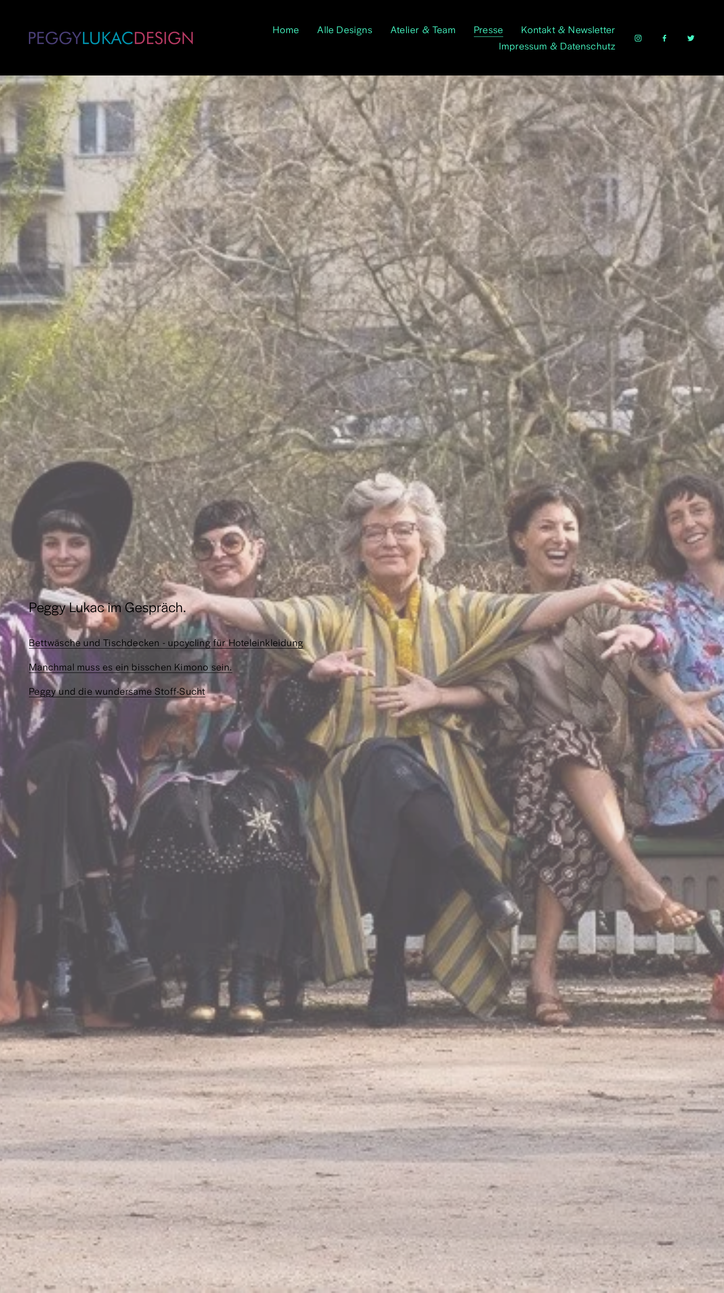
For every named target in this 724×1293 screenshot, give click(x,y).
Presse (488, 29)
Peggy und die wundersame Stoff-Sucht (117, 691)
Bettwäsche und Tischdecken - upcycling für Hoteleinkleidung (166, 642)
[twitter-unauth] (691, 38)
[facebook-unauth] (664, 38)
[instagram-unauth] (638, 38)
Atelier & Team (423, 29)
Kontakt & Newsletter (568, 29)
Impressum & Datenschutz (557, 45)
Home (286, 29)
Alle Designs (344, 29)
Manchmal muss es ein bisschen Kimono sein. (130, 666)
